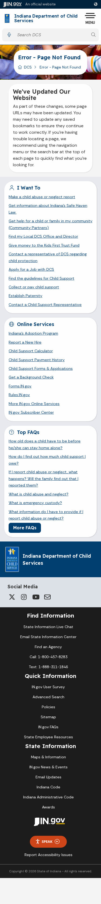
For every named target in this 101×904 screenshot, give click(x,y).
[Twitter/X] (12, 597)
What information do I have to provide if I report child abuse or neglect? (46, 515)
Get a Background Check (31, 377)
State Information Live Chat (48, 626)
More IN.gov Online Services (34, 403)
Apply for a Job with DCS (31, 269)
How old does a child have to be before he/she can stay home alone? (45, 444)
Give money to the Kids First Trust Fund (44, 245)
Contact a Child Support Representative (45, 304)
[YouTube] (35, 597)
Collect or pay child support (34, 287)
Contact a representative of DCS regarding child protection (48, 257)
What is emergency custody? (35, 502)
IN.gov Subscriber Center (31, 412)
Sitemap (48, 716)
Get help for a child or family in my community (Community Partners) (50, 224)
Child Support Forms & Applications (41, 368)
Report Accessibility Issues (48, 854)
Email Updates (48, 777)
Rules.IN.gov (19, 394)
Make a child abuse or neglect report (42, 196)
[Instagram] (23, 597)
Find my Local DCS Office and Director (43, 236)
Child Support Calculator (31, 350)
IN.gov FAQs (48, 726)
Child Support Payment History (37, 359)
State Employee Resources (48, 737)
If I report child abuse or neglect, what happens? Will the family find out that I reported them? (43, 478)
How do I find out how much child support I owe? (47, 459)
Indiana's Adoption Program (33, 333)
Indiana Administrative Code (48, 797)
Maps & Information (48, 757)
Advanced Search (48, 696)
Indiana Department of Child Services (46, 18)
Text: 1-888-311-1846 (48, 666)
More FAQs (24, 527)
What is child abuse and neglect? (38, 494)
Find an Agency (48, 646)
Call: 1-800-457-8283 (48, 656)
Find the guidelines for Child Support (41, 278)
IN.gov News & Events (48, 767)
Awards (48, 807)
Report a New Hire (25, 342)
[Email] (47, 597)
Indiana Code (48, 787)
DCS (28, 67)
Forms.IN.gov (20, 386)
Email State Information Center (48, 636)
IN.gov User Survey (48, 686)
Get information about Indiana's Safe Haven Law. (48, 208)
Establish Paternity (25, 295)
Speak (47, 841)
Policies (48, 706)
